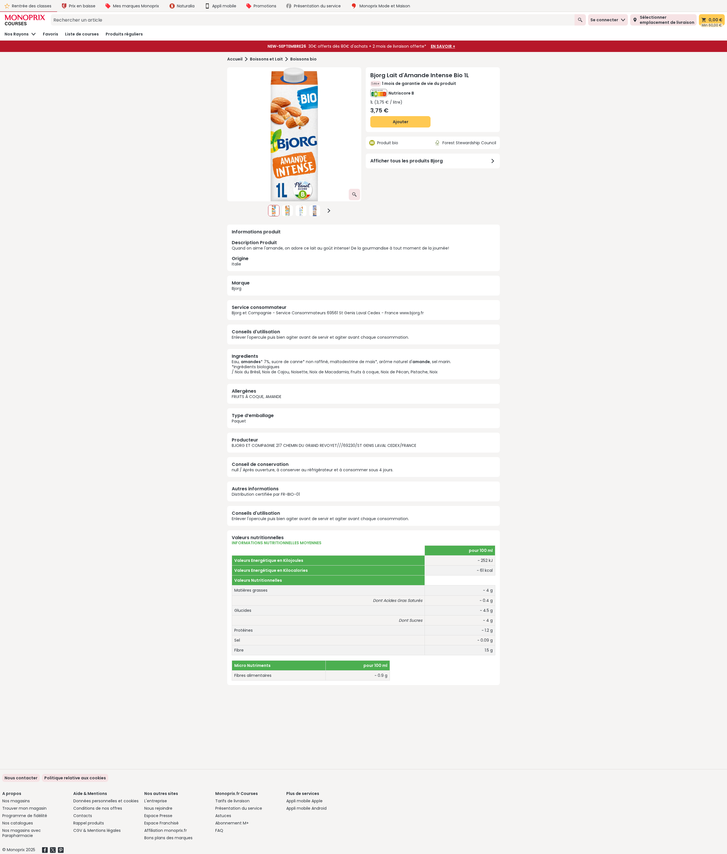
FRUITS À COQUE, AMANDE (256, 396)
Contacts (82, 816)
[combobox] (312, 20)
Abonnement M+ (232, 823)
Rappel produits (88, 823)
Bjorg (236, 288)
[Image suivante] (329, 211)
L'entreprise (155, 801)
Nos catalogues (17, 823)
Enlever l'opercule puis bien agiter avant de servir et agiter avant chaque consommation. (320, 337)
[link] (75, 778)
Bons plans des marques (168, 838)
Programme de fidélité (24, 816)
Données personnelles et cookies (106, 801)
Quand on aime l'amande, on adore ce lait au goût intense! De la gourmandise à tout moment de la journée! (340, 253)
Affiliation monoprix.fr (165, 830)
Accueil (235, 59)
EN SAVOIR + (443, 46)
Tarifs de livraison (232, 801)
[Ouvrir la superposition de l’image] (354, 194)
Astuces (223, 816)
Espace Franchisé (161, 823)
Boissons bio (303, 59)
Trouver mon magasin (24, 808)
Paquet (239, 421)
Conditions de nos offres (97, 808)
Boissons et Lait (266, 59)
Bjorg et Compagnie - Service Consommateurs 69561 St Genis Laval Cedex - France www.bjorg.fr (328, 312)
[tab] (294, 134)
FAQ (219, 830)
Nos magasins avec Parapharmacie (21, 833)
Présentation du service (238, 808)
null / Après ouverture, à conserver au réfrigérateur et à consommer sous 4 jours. (312, 469)
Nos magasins (16, 801)
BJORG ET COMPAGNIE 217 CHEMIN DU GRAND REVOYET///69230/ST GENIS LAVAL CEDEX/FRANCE (324, 445)
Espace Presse (158, 816)
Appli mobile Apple (304, 801)
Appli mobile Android (306, 808)
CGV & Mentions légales (97, 830)
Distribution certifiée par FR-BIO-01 (266, 494)
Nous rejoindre (158, 808)
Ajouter (400, 122)
